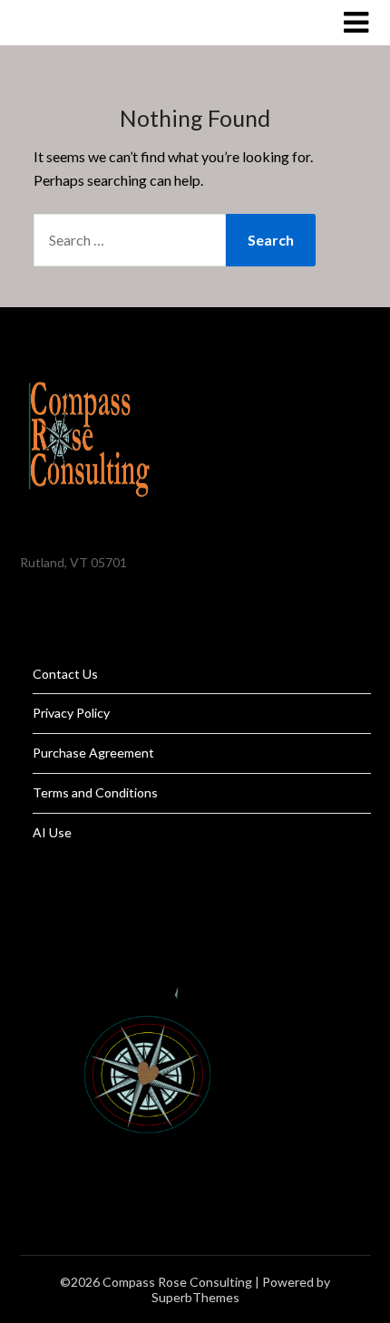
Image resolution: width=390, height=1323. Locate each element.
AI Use (52, 832)
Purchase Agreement (93, 752)
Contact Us (65, 673)
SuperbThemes (195, 1297)
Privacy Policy (71, 712)
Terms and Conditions (95, 792)
